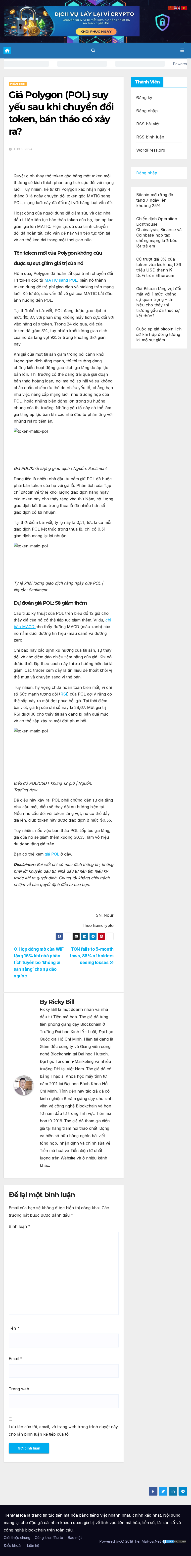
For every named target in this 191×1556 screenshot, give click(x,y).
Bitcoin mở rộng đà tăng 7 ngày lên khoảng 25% (154, 200)
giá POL (52, 854)
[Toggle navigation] (182, 50)
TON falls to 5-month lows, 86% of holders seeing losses (92, 955)
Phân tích (17, 83)
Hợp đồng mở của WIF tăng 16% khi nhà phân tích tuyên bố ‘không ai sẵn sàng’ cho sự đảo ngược (39, 962)
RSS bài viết (147, 123)
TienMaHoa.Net (147, 1541)
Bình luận (19, 1226)
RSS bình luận (150, 136)
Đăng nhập (147, 110)
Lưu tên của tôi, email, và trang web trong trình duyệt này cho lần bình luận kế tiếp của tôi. (63, 1430)
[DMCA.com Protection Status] (174, 1541)
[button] (93, 50)
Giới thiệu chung (17, 1537)
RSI (63, 694)
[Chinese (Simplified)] (171, 7)
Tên (14, 1328)
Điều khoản (13, 1545)
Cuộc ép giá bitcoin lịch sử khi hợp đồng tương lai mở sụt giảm (159, 334)
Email (15, 1358)
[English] (177, 7)
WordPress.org (150, 150)
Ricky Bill (61, 1001)
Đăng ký (144, 97)
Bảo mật (75, 1537)
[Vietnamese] (184, 7)
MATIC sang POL (60, 280)
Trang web (19, 1388)
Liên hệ (33, 1545)
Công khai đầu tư (49, 1537)
